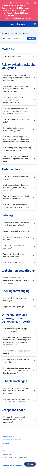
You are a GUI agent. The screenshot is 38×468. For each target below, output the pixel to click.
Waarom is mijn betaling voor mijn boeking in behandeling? (15, 255)
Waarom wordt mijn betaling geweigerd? (13, 247)
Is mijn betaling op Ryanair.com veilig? (17, 231)
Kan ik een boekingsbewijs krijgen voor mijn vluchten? (15, 330)
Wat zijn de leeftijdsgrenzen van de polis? (16, 121)
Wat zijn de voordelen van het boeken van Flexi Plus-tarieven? (17, 197)
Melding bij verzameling (12, 465)
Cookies (4, 447)
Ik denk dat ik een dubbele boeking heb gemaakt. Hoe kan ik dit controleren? (16, 390)
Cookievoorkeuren (7, 454)
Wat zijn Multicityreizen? (12, 57)
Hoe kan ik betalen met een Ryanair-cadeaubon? (16, 238)
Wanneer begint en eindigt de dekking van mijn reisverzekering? (17, 149)
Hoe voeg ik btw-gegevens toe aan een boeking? (16, 360)
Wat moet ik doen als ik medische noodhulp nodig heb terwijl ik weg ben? (15, 158)
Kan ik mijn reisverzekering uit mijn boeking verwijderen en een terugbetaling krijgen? (16, 88)
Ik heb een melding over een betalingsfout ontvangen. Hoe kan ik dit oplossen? (16, 280)
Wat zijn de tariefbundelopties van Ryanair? (15, 178)
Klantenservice (7, 33)
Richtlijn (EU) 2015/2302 (12, 263)
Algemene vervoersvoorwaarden (11, 440)
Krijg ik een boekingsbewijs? (13, 307)
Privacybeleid (5, 443)
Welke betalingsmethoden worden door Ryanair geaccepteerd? (16, 223)
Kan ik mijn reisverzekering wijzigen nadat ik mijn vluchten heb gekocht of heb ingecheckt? (17, 77)
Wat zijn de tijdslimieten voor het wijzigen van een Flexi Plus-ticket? (16, 206)
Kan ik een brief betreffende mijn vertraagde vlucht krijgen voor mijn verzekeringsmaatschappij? (15, 111)
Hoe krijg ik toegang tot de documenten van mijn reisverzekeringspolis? (13, 99)
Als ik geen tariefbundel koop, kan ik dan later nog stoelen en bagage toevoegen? (16, 187)
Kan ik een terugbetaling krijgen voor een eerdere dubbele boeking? (16, 400)
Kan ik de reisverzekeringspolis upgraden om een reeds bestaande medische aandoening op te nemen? (16, 139)
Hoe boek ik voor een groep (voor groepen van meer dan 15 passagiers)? (15, 419)
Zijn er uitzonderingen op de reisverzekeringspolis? (13, 129)
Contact (4, 450)
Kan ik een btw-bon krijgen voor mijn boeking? (16, 352)
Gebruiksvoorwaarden (8, 436)
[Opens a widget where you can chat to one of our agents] (30, 464)
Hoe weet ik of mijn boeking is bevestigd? (14, 299)
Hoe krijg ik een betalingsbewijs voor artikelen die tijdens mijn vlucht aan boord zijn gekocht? (17, 370)
